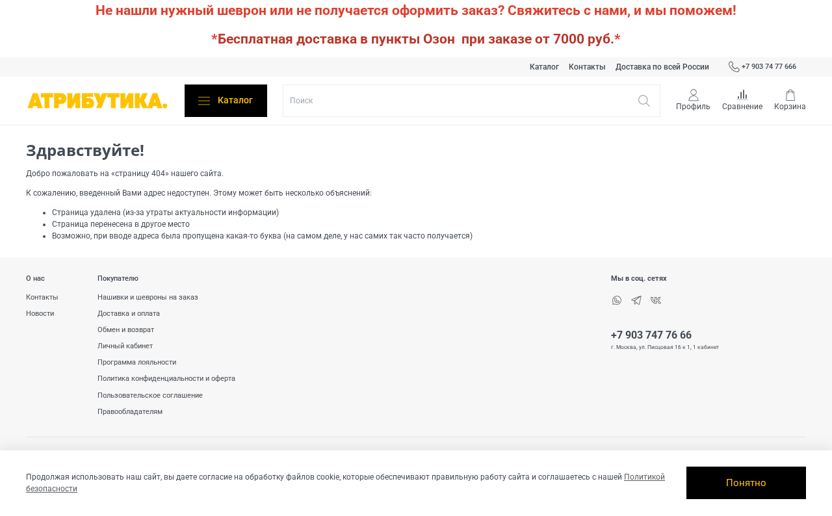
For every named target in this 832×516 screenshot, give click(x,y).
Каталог (544, 66)
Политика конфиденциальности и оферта (166, 378)
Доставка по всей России (662, 66)
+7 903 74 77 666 (769, 66)
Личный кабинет (125, 346)
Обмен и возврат (126, 330)
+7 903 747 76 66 (651, 335)
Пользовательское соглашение (150, 395)
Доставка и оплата (129, 313)
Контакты (587, 66)
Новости (40, 313)
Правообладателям (130, 411)
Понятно (746, 483)
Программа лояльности (137, 362)
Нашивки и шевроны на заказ (148, 297)
